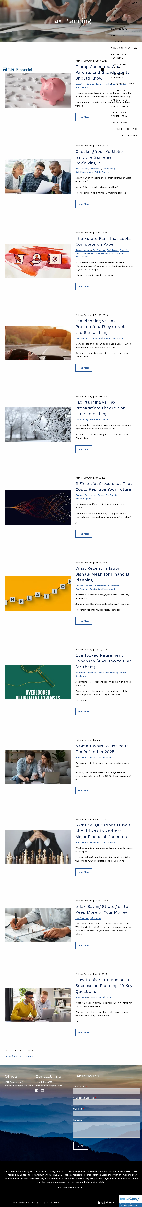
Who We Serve (120, 35)
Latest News (119, 122)
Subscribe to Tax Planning (19, 1056)
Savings (88, 586)
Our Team (117, 22)
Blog (119, 129)
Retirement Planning (118, 56)
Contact (131, 129)
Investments (81, 169)
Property (124, 250)
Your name (91, 1086)
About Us (117, 16)
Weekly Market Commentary (120, 114)
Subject (89, 1109)
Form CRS (78, 1187)
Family (78, 253)
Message (89, 1120)
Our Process (119, 29)
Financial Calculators (119, 98)
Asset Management (123, 83)
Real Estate (112, 250)
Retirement (95, 169)
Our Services (119, 41)
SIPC (128, 1171)
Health (101, 672)
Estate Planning (102, 172)
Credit (93, 589)
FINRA (121, 1171)
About (115, 9)
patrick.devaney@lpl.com (49, 1085)
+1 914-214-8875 (44, 1082)
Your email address (95, 1097)
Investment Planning (118, 66)
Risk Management (84, 172)
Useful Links (119, 106)
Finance (119, 253)
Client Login (129, 135)
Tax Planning (108, 169)
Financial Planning (124, 48)
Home (133, 3)
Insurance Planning (118, 76)
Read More (83, 204)
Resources (118, 90)
